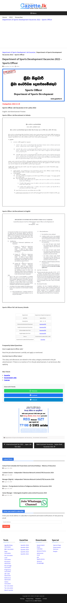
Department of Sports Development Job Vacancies (18, 52)
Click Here (43, 339)
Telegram (34, 399)
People (55, 551)
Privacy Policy (29, 598)
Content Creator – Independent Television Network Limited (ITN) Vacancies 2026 (28, 473)
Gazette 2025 (25, 547)
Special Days (57, 545)
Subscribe (6, 526)
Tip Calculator (8, 588)
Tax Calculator (8, 586)
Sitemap (22, 598)
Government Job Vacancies (40, 437)
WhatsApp (34, 391)
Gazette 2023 (25, 552)
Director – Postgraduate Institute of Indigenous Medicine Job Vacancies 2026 (27, 486)
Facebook (34, 395)
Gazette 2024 (25, 549)
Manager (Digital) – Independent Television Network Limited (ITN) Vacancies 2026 (28, 479)
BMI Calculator (9, 549)
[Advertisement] (33, 34)
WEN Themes (38, 601)
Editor (17, 66)
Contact (45, 598)
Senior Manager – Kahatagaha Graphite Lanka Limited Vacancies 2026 (24, 493)
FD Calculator (8, 555)
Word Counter (8, 590)
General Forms (41, 551)
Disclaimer (38, 598)
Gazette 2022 (25, 554)
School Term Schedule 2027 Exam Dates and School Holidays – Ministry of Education (29, 466)
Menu (34, 13)
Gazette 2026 (25, 545)
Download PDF (43, 324)
